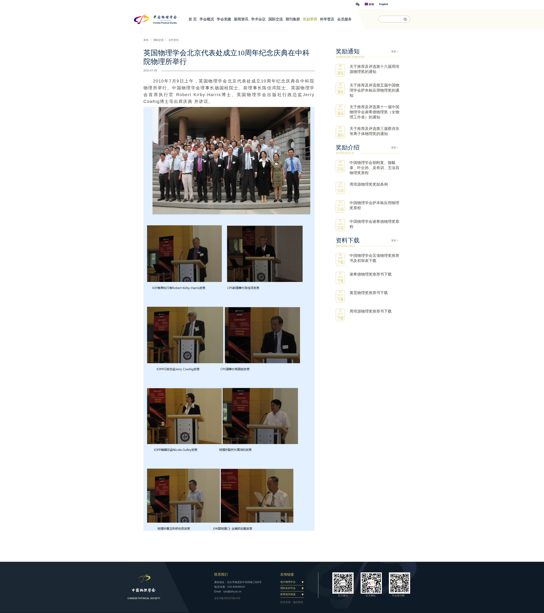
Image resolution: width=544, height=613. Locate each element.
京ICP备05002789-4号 (227, 598)
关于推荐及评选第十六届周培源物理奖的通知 (374, 69)
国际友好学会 (288, 588)
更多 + (394, 51)
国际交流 (158, 39)
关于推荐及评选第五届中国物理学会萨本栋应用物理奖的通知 (374, 90)
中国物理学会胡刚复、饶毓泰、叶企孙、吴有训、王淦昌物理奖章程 (374, 168)
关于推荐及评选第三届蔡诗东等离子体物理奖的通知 (374, 131)
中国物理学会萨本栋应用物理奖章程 (374, 205)
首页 (146, 39)
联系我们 (221, 574)
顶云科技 (298, 602)
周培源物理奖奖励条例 (369, 184)
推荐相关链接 (288, 594)
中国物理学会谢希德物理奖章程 (374, 224)
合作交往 (174, 39)
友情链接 (287, 574)
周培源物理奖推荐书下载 (371, 311)
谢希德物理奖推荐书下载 (371, 274)
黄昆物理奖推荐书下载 (369, 293)
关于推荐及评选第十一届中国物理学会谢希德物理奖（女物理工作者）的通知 (374, 112)
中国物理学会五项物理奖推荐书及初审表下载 (374, 258)
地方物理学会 (288, 581)
